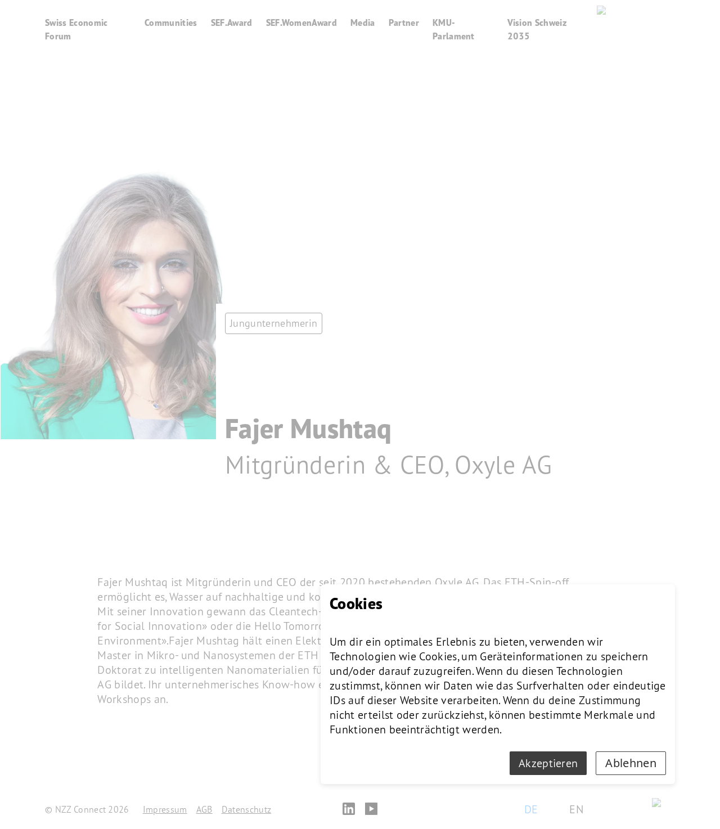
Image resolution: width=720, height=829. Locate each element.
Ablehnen (630, 763)
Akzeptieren (548, 763)
